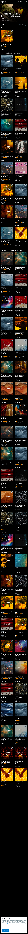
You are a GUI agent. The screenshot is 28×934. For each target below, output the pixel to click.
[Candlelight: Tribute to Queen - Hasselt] (21, 280)
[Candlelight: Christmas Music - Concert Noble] (7, 36)
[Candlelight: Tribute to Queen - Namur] (7, 475)
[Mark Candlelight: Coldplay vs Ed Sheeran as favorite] (12, 297)
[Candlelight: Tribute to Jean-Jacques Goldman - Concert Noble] (7, 168)
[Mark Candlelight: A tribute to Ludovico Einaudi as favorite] (12, 427)
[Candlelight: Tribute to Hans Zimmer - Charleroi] (21, 388)
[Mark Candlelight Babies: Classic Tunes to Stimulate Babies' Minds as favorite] (12, 142)
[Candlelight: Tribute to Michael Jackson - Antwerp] (21, 497)
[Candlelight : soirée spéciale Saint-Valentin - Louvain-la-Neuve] (21, 774)
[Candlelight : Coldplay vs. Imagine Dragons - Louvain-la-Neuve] (7, 731)
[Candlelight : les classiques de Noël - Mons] (7, 602)
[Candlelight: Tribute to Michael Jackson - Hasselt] (21, 689)
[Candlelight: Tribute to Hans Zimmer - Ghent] (21, 709)
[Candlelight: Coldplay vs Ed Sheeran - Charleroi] (7, 302)
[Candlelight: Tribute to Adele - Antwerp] (21, 475)
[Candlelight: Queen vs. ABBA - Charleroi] (21, 302)
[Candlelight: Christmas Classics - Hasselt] (7, 646)
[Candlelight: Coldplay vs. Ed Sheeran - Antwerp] (21, 410)
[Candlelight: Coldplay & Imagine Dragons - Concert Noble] (7, 125)
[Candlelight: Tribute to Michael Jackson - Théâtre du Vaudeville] (7, 104)
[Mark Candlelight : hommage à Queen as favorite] (12, 619)
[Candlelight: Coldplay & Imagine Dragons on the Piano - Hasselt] (7, 367)
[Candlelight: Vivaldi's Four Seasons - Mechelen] (7, 581)
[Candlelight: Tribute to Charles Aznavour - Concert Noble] (21, 146)
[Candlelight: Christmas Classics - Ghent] (21, 624)
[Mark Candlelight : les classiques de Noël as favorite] (12, 598)
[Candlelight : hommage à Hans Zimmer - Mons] (21, 432)
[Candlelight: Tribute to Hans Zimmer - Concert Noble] (7, 61)
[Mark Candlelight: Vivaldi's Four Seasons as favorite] (25, 56)
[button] (4, 25)
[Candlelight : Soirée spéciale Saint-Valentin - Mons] (7, 753)
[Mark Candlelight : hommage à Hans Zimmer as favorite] (25, 427)
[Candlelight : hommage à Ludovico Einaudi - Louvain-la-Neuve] (21, 731)
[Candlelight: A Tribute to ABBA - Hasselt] (7, 560)
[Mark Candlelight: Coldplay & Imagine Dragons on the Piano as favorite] (12, 362)
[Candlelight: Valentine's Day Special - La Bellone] (21, 233)
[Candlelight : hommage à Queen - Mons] (7, 624)
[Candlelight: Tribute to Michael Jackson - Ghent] (21, 518)
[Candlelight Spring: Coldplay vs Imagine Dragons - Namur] (21, 667)
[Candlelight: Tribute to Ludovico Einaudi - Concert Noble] (7, 83)
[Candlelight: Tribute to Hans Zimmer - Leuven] (7, 388)
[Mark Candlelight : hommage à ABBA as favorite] (25, 555)
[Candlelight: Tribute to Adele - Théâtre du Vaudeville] (21, 104)
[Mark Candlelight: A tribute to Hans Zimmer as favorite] (12, 492)
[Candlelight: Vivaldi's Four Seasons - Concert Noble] (21, 61)
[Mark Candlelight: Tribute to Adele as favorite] (25, 100)
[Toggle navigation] (26, 2)
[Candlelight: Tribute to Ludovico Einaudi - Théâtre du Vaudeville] (7, 233)
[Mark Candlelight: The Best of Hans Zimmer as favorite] (12, 275)
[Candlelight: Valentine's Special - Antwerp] (21, 753)
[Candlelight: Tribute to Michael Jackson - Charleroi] (7, 518)
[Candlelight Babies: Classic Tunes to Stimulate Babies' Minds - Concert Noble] (7, 146)
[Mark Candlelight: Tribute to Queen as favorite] (25, 120)
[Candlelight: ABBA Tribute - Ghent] (7, 709)
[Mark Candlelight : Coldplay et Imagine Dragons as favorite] (12, 449)
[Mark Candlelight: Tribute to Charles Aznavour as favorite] (25, 142)
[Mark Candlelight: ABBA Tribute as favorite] (12, 705)
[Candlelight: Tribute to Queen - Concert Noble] (21, 125)
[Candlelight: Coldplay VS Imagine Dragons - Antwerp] (21, 323)
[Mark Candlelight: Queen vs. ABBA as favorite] (25, 297)
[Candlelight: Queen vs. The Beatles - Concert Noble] (21, 83)
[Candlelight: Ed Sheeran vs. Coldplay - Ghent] (7, 540)
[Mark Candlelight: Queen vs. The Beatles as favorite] (25, 78)
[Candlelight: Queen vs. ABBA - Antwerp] (7, 345)
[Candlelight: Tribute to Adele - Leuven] (21, 540)
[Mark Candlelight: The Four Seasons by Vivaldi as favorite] (12, 207)
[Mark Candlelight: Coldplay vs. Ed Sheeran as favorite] (25, 405)
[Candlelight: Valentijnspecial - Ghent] (7, 774)
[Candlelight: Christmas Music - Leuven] (21, 602)
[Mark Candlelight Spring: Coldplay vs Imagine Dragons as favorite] (25, 663)
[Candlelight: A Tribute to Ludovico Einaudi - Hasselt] (21, 345)
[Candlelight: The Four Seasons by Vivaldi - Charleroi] (21, 367)
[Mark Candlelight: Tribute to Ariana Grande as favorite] (25, 163)
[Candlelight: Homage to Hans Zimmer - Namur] (21, 453)
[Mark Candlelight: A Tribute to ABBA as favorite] (12, 555)
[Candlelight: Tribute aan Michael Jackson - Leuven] (21, 581)
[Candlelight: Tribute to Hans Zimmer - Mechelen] (7, 323)
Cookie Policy (9, 923)
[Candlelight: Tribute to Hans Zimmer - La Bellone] (21, 190)
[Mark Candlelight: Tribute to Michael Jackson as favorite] (12, 100)
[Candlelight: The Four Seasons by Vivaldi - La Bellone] (7, 211)
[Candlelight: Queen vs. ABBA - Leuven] (7, 410)
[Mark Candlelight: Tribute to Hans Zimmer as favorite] (12, 56)
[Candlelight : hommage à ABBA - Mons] (21, 560)
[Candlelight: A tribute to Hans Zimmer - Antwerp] (7, 497)
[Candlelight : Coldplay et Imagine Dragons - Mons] (7, 453)
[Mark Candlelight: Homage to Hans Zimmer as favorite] (25, 449)
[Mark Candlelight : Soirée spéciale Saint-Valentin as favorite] (12, 748)
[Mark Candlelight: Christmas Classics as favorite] (25, 619)
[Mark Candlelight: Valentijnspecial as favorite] (12, 769)
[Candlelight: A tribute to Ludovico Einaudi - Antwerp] (7, 432)
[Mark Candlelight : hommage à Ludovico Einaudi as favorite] (25, 726)
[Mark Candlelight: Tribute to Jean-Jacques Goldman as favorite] (12, 163)
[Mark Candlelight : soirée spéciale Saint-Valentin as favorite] (25, 769)
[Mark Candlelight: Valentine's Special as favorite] (25, 748)
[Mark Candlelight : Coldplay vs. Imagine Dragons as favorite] (12, 726)
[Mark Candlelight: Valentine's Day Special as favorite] (25, 228)
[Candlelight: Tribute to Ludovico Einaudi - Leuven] (7, 258)
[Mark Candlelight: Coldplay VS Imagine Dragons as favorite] (25, 319)
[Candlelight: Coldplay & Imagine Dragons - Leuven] (21, 258)
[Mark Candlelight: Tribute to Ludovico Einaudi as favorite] (12, 78)
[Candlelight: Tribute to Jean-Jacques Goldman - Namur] (7, 667)
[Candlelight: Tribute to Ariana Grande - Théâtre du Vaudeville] (21, 168)
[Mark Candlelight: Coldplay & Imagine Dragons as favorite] (12, 120)
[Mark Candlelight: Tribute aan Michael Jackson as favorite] (25, 576)
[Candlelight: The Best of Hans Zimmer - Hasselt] (7, 280)
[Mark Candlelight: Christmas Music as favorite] (12, 31)
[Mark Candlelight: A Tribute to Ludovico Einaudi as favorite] (25, 340)
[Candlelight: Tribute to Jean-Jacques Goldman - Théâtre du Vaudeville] (21, 211)
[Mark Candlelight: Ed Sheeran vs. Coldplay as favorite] (12, 535)
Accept (5, 930)
